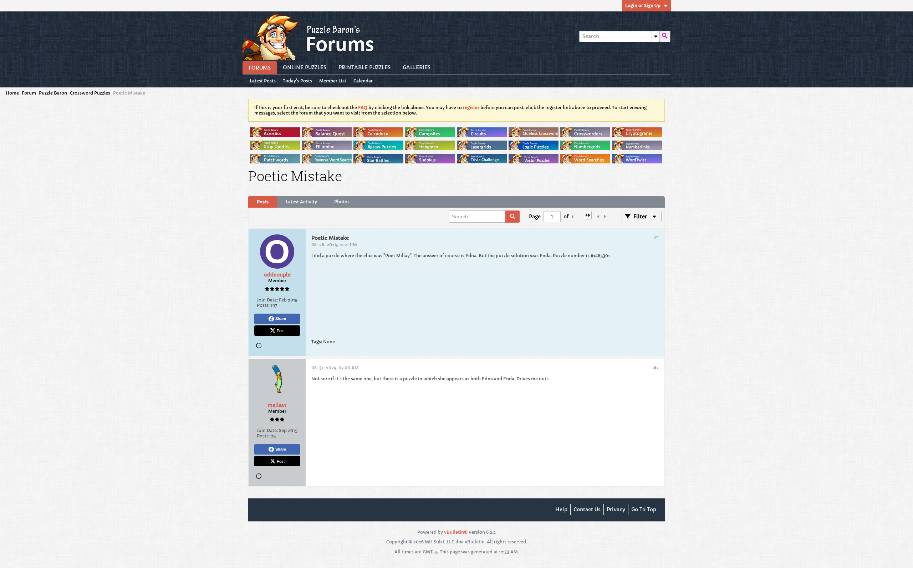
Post (281, 330)
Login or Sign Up (642, 5)
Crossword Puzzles (90, 93)
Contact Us (587, 509)
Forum (29, 93)
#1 (656, 237)
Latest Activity (301, 201)
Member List (332, 80)
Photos (342, 201)
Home (12, 93)
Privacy (616, 509)
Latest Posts (263, 80)
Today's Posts (297, 80)
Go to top (643, 509)
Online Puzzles (304, 67)
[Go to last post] (588, 217)
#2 (656, 367)
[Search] (664, 36)
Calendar (363, 80)
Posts (263, 201)
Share (280, 318)
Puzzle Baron (53, 93)
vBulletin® (456, 532)
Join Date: (267, 300)
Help (561, 509)
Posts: (263, 305)
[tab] (262, 202)
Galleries (416, 67)
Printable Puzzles (364, 67)
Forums (260, 68)
